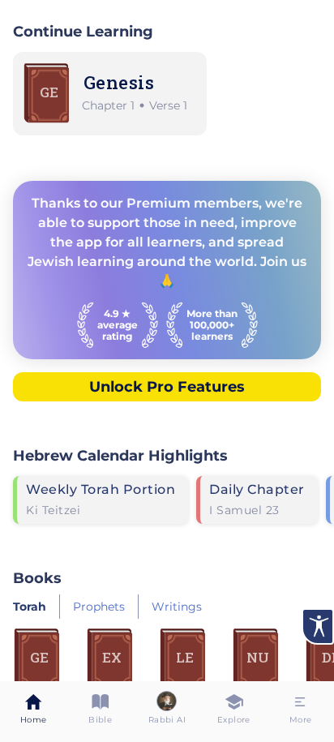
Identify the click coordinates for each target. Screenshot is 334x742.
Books (37, 577)
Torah (29, 606)
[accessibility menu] (318, 626)
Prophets (99, 606)
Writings (177, 606)
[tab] (33, 711)
